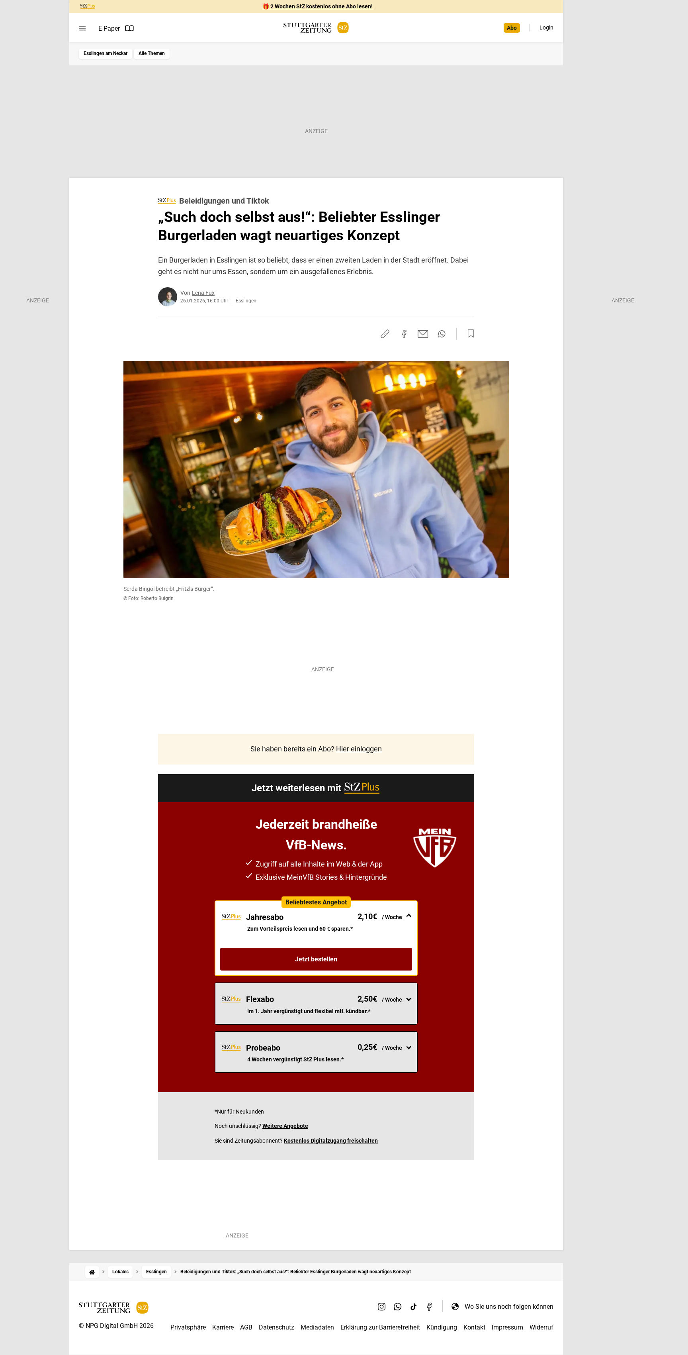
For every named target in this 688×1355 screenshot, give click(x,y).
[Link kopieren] (385, 334)
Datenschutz (276, 1327)
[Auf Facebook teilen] (404, 334)
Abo (512, 28)
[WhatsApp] (397, 1306)
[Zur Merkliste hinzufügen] (468, 334)
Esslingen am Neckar (105, 53)
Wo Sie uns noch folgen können (509, 1306)
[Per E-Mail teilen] (423, 334)
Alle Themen (152, 53)
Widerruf (541, 1327)
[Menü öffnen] (82, 28)
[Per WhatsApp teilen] (442, 334)
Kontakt (474, 1327)
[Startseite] (92, 1272)
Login (546, 27)
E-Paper (109, 28)
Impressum (507, 1327)
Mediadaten (317, 1327)
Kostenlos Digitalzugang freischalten (331, 1140)
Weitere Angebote (285, 1126)
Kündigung (441, 1327)
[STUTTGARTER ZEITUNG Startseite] (316, 27)
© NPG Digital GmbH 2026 (116, 1326)
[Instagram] (381, 1306)
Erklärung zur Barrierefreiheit (380, 1327)
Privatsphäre (188, 1327)
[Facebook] (429, 1306)
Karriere (223, 1327)
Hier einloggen (359, 749)
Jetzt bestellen (316, 959)
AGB (246, 1327)
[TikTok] (413, 1306)
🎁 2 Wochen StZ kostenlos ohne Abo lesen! (317, 6)
